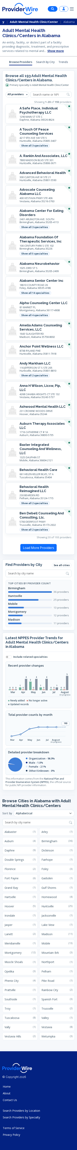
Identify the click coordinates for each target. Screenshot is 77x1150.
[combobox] (38, 573)
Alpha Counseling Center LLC (44, 303)
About (6, 1093)
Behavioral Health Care (38, 470)
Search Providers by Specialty (21, 1117)
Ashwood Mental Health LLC (43, 407)
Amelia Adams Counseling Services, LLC (41, 327)
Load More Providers (38, 548)
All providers (16, 94)
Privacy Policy (11, 1134)
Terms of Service (13, 1128)
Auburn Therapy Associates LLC (42, 426)
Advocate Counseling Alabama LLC (37, 192)
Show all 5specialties (34, 253)
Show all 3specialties (34, 145)
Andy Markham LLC (35, 363)
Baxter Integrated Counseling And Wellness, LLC (41, 449)
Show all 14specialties (35, 292)
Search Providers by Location (21, 1110)
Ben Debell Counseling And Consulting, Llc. (42, 515)
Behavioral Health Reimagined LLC (34, 489)
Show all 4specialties (34, 315)
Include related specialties (30, 657)
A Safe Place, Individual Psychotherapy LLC (39, 110)
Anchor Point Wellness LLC (41, 346)
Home (7, 1086)
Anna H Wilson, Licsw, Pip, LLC (40, 388)
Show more (55, 51)
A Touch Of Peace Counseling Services (36, 131)
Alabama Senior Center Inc (41, 281)
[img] (11, 764)
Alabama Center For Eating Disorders (41, 213)
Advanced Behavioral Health (43, 173)
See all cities (62, 565)
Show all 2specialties (34, 375)
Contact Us (10, 1100)
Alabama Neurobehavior (40, 264)
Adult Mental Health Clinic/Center (34, 22)
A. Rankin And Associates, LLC (43, 156)
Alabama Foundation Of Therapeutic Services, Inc (41, 239)
